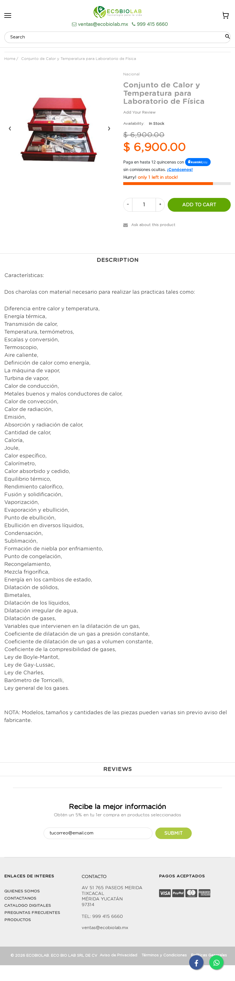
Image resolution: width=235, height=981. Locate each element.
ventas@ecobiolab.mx (103, 24)
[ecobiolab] (117, 13)
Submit (173, 833)
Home (9, 59)
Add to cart (199, 205)
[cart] (225, 16)
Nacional (131, 74)
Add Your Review (139, 112)
